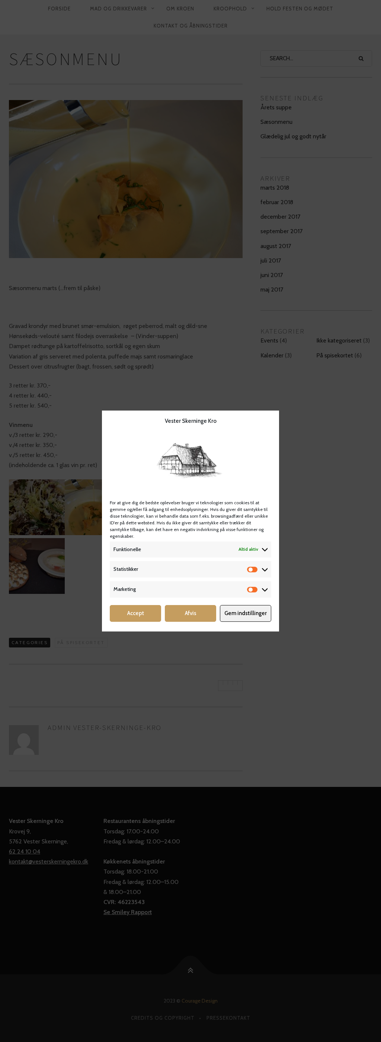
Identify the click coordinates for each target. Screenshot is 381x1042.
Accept (135, 613)
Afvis (190, 613)
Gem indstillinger (245, 613)
